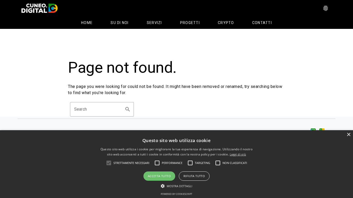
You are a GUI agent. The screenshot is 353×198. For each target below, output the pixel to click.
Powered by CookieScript (176, 194)
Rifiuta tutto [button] (194, 176)
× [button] (348, 135)
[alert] (176, 164)
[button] (131, 163)
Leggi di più (238, 154)
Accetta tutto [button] (159, 176)
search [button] (128, 109)
